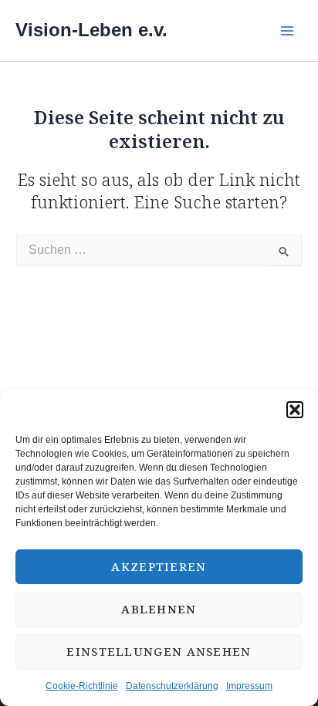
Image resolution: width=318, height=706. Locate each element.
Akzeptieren (158, 566)
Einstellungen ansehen (158, 651)
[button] (295, 409)
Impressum (249, 686)
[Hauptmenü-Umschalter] (287, 30)
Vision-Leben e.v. (91, 30)
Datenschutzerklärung (172, 686)
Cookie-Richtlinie (82, 686)
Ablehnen (158, 608)
